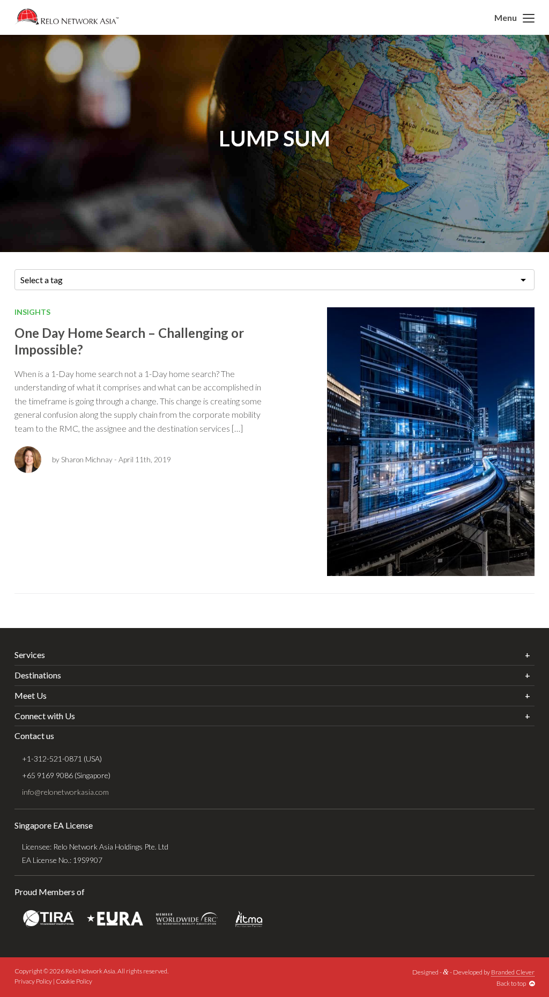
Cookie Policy (74, 981)
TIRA (48, 919)
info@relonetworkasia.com (65, 791)
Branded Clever (513, 972)
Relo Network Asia (66, 16)
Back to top (512, 983)
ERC (187, 919)
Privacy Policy (33, 981)
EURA (115, 919)
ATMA (249, 919)
